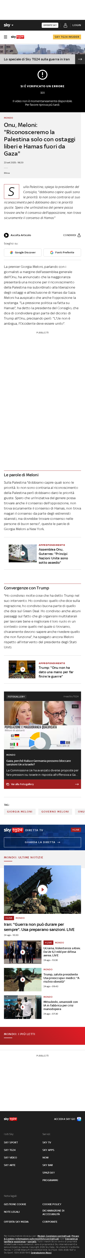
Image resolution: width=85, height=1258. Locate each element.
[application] (17, 235)
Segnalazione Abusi (41, 1252)
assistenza (20, 1241)
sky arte (10, 1165)
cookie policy (51, 1204)
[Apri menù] (5, 37)
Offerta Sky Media (16, 1221)
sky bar (47, 1165)
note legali (12, 1211)
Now (45, 1157)
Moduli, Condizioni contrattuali (54, 1236)
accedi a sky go (64, 1119)
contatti (32, 1241)
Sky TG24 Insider (67, 36)
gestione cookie (15, 1204)
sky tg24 (10, 1150)
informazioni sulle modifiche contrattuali (37, 1238)
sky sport (11, 1142)
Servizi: (46, 1134)
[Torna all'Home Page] (17, 37)
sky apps (48, 1150)
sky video (10, 1157)
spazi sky (48, 1172)
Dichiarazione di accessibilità (53, 1212)
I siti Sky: (9, 1134)
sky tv (46, 1142)
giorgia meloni (19, 811)
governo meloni (55, 811)
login (77, 25)
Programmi (50, 1180)
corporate (49, 1221)
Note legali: (10, 1195)
